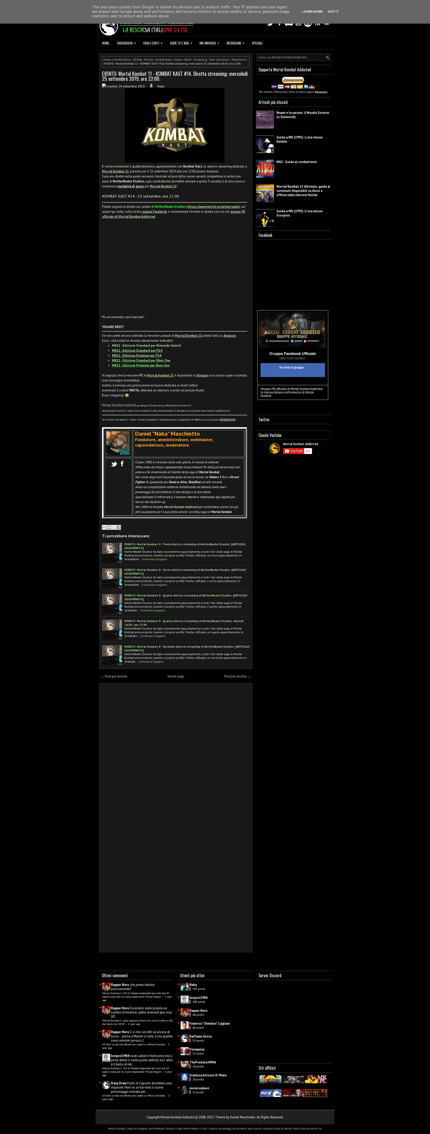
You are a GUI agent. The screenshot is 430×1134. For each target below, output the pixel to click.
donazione (227, 419)
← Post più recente (114, 676)
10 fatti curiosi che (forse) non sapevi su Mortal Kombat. (134, 1044)
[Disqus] (176, 752)
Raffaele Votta (200, 1036)
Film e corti (152, 42)
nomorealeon (199, 1088)
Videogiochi (126, 42)
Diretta (137, 59)
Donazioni (321, 91)
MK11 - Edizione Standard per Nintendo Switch (146, 345)
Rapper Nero (120, 985)
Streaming (200, 59)
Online (177, 59)
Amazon (230, 336)
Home (105, 43)
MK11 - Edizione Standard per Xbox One (141, 360)
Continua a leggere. (155, 559)
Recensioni (235, 42)
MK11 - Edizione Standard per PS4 (137, 350)
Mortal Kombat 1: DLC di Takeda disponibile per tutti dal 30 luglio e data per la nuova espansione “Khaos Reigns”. (135, 994)
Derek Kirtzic (122, 59)
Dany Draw (118, 1083)
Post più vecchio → (237, 676)
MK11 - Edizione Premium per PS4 (136, 355)
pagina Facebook (154, 212)
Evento (148, 59)
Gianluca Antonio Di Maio (208, 1075)
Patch (188, 59)
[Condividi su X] (113, 527)
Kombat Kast (163, 59)
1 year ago (134, 1024)
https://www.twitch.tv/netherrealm (213, 207)
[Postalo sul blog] (109, 527)
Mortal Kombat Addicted (119, 405)
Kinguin (202, 375)
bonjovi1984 (120, 1056)
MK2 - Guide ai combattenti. (297, 162)
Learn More (312, 11)
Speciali (257, 43)
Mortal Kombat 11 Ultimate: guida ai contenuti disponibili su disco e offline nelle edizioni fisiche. (303, 190)
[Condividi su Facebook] (118, 527)
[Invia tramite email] (104, 527)
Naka (193, 985)
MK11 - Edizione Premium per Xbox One (140, 365)
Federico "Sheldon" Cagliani (209, 1023)
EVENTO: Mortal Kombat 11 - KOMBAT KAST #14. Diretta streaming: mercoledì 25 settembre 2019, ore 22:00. (175, 76)
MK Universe (209, 42)
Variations (238, 59)
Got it (333, 11)
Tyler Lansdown (219, 59)
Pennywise (197, 1049)
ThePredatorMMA (202, 1062)
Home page (176, 676)
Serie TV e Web (181, 42)
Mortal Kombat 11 (115, 171)
